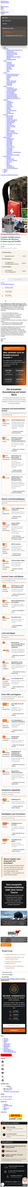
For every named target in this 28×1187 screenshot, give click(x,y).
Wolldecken (9, 85)
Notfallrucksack (10, 138)
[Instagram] (2, 1065)
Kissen (8, 71)
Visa (5, 1107)
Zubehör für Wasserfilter (12, 97)
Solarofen (9, 109)
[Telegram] (2, 1061)
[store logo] (5, 1)
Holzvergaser (10, 106)
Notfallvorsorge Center (11, 1151)
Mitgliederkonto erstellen (8, 28)
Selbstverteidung (10, 125)
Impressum (6, 1039)
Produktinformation (7, 972)
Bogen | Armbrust (11, 132)
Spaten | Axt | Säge (11, 126)
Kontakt (5, 1041)
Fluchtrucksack (10, 51)
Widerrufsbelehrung (8, 1050)
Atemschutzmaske (11, 121)
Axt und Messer (10, 167)
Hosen (8, 79)
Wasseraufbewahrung (12, 95)
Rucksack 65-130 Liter (12, 54)
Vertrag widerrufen (6, 1055)
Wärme (5, 73)
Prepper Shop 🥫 (11, 146)
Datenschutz (6, 1045)
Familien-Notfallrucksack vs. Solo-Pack (15, 954)
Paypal (5, 1109)
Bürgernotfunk (10, 115)
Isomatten (9, 67)
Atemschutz (9, 150)
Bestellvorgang (7, 1049)
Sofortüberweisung (8, 1105)
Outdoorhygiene (10, 122)
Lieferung (6, 1047)
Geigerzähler (10, 149)
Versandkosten (14, 248)
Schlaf (5, 60)
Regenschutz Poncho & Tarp (13, 98)
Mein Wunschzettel (6, 20)
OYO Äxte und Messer (12, 168)
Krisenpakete (10, 140)
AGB (5, 1042)
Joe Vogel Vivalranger (12, 160)
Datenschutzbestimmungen (7, 923)
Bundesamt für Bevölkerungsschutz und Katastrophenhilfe (15, 1146)
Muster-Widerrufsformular (10, 1051)
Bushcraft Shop (7, 156)
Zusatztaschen (10, 55)
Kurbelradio (9, 142)
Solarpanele (9, 134)
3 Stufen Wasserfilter (11, 90)
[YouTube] (2, 1072)
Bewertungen (5, 976)
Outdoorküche (10, 102)
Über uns (6, 1038)
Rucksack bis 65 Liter (12, 52)
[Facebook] (2, 1069)
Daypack (9, 58)
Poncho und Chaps (11, 82)
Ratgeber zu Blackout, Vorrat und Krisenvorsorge (14, 1155)
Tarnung (9, 128)
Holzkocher (9, 105)
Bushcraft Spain (10, 159)
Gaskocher (9, 103)
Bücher (8, 163)
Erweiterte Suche (5, 12)
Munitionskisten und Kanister (13, 56)
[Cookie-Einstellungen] (2, 1184)
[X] (2, 1076)
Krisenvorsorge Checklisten (13, 155)
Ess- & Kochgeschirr (11, 110)
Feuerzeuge (9, 136)
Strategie (6, 114)
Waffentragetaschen (11, 59)
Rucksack (6, 48)
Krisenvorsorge (7, 137)
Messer (8, 129)
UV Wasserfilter (10, 93)
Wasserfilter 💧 (10, 87)
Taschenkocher (10, 113)
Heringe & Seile (10, 66)
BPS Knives (9, 161)
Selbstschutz (9, 145)
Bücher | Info (10, 117)
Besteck (8, 111)
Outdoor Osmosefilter (12, 94)
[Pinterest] (2, 1080)
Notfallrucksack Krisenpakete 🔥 (14, 50)
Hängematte (9, 68)
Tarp (8, 70)
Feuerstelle (9, 165)
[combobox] (7, 11)
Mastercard (6, 1108)
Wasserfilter (9, 141)
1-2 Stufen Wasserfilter (12, 89)
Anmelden (4, 23)
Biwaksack (9, 62)
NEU (5, 47)
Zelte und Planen (11, 64)
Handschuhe (9, 83)
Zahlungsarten (7, 1043)
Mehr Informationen (7, 974)
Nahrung (6, 99)
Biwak (8, 164)
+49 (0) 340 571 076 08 (6, 1096)
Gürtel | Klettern (10, 130)
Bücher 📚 (9, 144)
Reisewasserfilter (11, 91)
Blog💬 (5, 171)
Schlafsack (9, 63)
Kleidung (9, 77)
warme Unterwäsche (11, 81)
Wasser (5, 86)
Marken (5, 169)
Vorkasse (6, 1104)
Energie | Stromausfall (12, 120)
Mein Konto (5, 17)
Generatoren (9, 148)
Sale (5, 172)
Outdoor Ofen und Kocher (13, 74)
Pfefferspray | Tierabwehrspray (14, 152)
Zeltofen (9, 107)
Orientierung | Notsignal (12, 133)
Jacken (8, 78)
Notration (9, 101)
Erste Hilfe (9, 124)
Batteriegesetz (7, 1046)
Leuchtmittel (9, 118)
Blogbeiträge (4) (6, 945)
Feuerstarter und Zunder (12, 75)
